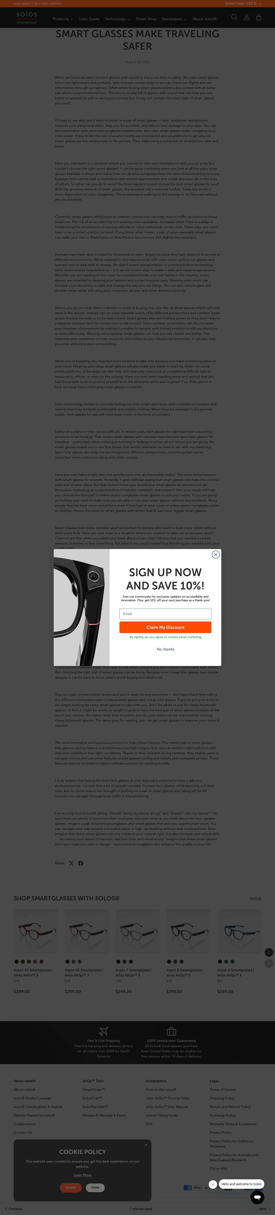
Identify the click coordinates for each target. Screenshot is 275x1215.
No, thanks (165, 649)
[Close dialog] (216, 554)
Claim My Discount (166, 627)
